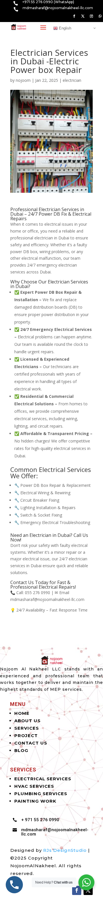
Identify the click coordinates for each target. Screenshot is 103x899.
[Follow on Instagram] (91, 16)
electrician (72, 80)
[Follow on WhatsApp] (100, 16)
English (64, 28)
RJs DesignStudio (65, 850)
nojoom (23, 80)
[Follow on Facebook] (74, 16)
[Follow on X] (83, 16)
